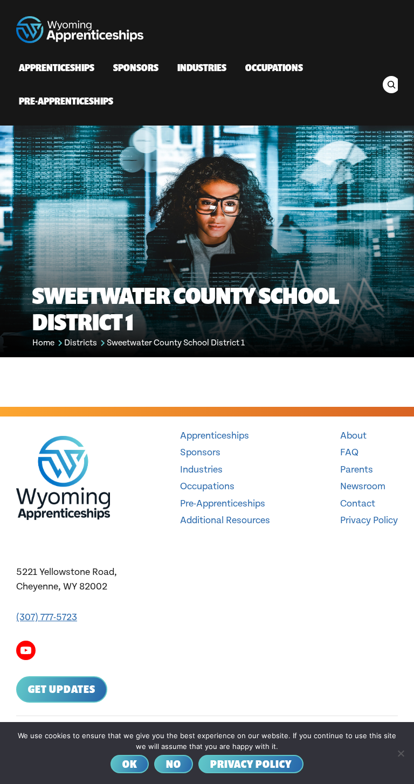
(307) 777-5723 (46, 617)
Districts (80, 343)
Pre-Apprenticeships (222, 503)
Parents (356, 469)
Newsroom (362, 486)
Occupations (207, 486)
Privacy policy (251, 764)
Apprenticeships (214, 435)
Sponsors (200, 452)
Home (43, 343)
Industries (201, 469)
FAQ (349, 452)
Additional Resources (225, 520)
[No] (400, 753)
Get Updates (61, 689)
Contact (357, 503)
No (173, 764)
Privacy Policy (369, 520)
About (353, 435)
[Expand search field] (391, 84)
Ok (129, 764)
